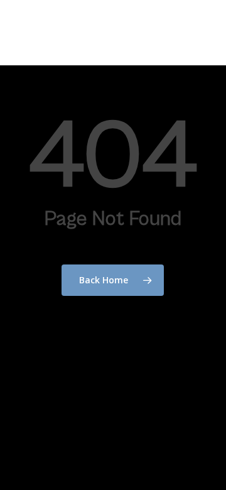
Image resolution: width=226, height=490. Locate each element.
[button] (208, 32)
